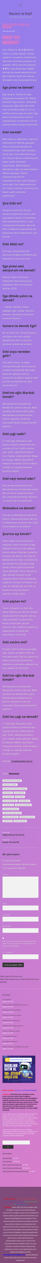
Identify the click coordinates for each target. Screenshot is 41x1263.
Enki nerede (20, 797)
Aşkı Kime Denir (7, 1158)
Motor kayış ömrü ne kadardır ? (12, 1010)
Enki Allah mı (8, 793)
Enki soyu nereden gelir (23, 805)
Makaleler (14, 773)
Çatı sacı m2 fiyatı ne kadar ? (11, 1031)
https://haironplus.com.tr (10, 979)
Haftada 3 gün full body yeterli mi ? (13, 1026)
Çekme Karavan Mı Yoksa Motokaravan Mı (16, 1171)
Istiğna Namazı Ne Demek (13, 835)
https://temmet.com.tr (30, 979)
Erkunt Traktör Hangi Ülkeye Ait (12, 1165)
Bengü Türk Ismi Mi (11, 842)
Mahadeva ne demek (27, 817)
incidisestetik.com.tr (22, 761)
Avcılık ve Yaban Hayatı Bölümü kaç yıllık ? (16, 1047)
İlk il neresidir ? (7, 999)
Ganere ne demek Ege (10, 817)
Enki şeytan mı (8, 805)
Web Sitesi (7, 926)
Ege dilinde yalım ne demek (12, 780)
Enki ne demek (8, 797)
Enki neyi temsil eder (10, 801)
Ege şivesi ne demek (10, 784)
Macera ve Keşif (20, 13)
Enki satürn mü (24, 801)
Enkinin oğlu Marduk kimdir (12, 813)
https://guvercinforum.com (11, 976)
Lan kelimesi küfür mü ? (10, 1036)
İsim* (5, 904)
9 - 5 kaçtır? (8, 952)
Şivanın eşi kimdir (20, 821)
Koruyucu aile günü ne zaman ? (12, 1015)
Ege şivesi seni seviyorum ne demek (15, 788)
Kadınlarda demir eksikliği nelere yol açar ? (16, 1005)
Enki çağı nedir (19, 793)
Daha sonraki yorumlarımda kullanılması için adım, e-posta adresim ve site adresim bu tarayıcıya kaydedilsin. (20, 943)
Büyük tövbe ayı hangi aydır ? (12, 1020)
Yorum (5, 875)
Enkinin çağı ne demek (11, 809)
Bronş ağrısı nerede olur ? (10, 1041)
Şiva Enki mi (7, 821)
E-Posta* (6, 915)
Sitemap (3, 982)
